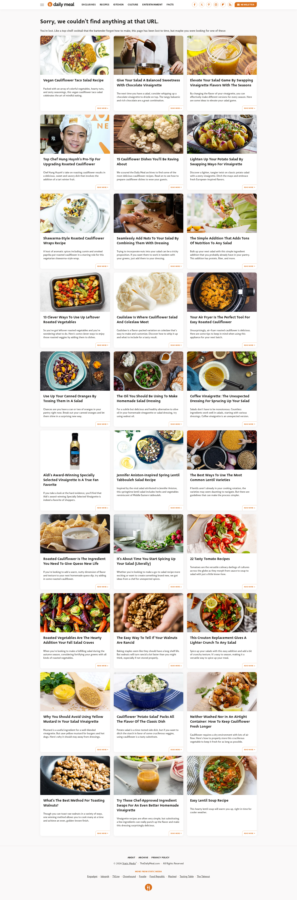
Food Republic (157, 876)
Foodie (142, 876)
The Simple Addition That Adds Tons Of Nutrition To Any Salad (219, 240)
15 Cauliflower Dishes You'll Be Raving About (148, 161)
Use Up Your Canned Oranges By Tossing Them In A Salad (69, 398)
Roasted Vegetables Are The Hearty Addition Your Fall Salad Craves (72, 640)
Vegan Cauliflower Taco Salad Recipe (73, 80)
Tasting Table (187, 876)
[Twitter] (201, 4)
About (131, 857)
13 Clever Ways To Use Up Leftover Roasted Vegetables (71, 319)
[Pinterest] (208, 4)
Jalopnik (105, 876)
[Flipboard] (223, 4)
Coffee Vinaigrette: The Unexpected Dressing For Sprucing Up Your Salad (220, 398)
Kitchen (118, 4)
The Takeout (203, 876)
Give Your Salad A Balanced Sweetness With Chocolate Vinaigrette (148, 82)
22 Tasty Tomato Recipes (210, 558)
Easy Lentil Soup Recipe (209, 800)
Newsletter (247, 4)
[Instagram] (216, 4)
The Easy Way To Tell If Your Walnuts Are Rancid (147, 640)
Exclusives (89, 4)
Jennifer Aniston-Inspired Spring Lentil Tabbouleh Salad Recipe (148, 477)
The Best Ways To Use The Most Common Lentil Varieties (216, 477)
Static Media (129, 863)
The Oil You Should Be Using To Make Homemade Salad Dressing (147, 398)
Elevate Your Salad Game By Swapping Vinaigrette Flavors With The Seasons (221, 82)
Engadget (92, 876)
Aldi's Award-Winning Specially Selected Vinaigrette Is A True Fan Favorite (71, 480)
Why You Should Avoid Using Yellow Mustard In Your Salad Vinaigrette (73, 719)
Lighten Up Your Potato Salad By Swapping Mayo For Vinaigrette (216, 161)
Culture (133, 4)
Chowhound (129, 876)
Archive (143, 857)
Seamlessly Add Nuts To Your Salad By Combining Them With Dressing (148, 240)
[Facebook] (194, 4)
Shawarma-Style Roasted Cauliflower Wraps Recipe (73, 240)
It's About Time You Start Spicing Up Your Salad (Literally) (146, 561)
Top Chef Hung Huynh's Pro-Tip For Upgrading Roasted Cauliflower (71, 161)
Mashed (172, 876)
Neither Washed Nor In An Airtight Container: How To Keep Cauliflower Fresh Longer (220, 721)
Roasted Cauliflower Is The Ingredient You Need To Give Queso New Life (74, 561)
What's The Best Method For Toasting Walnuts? (74, 803)
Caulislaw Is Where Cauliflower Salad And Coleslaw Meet (147, 319)
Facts (170, 4)
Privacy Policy (160, 857)
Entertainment (152, 4)
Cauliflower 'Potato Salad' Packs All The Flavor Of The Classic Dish (145, 719)
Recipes (104, 4)
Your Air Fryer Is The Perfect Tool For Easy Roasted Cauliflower (220, 319)
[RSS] (230, 4)
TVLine (116, 876)
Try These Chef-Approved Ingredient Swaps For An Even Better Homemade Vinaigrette (148, 805)
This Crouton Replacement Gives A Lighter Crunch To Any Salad (218, 640)
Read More (102, 108)
